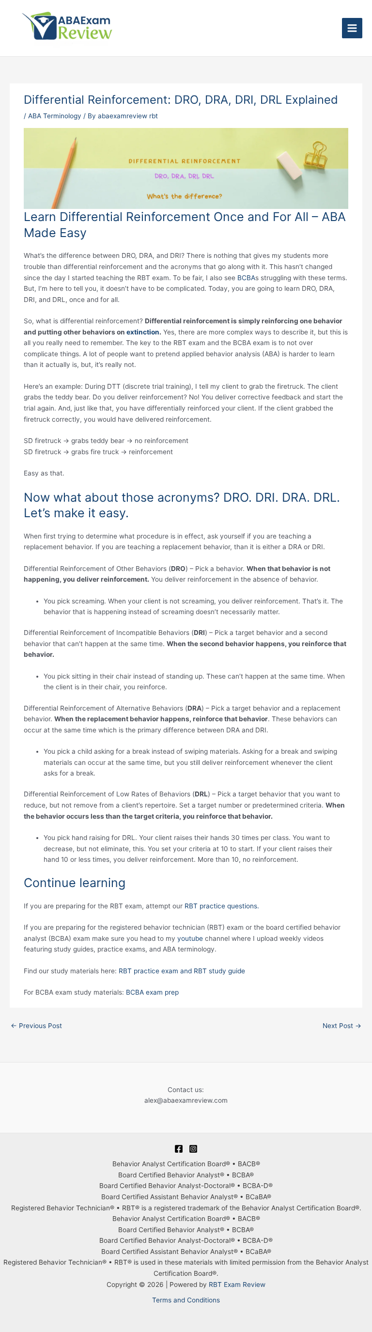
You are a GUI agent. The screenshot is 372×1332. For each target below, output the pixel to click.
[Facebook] (178, 1148)
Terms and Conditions (186, 1300)
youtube (190, 938)
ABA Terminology (54, 116)
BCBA (246, 278)
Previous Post (36, 1026)
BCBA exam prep (152, 992)
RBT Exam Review (237, 1284)
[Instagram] (193, 1148)
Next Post (342, 1026)
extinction (142, 332)
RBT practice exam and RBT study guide (182, 971)
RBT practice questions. (222, 906)
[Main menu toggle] (352, 28)
